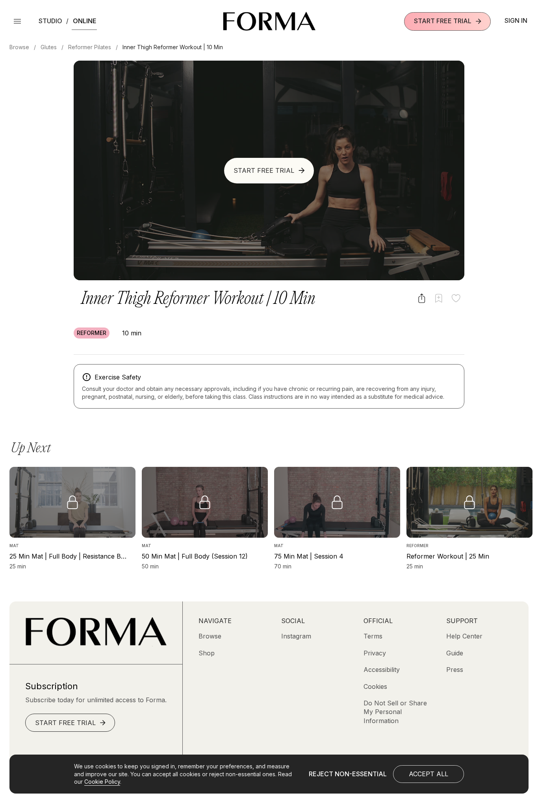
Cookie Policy (102, 781)
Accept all (428, 774)
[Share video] (421, 298)
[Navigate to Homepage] (269, 21)
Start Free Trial (442, 21)
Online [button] (84, 21)
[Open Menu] (17, 21)
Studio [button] (50, 21)
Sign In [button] (516, 20)
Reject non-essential (348, 774)
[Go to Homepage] (96, 644)
